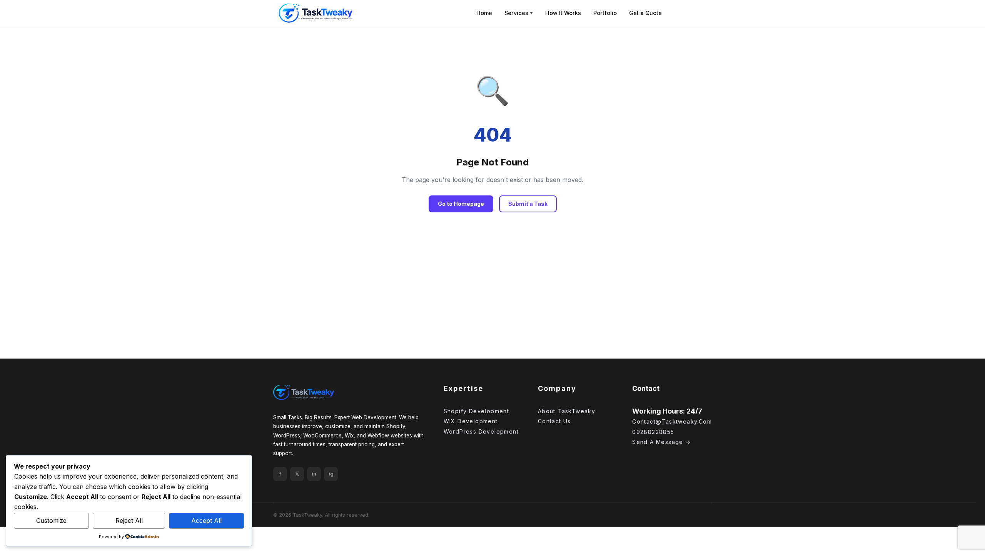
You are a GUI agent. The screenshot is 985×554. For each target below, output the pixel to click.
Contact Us (554, 421)
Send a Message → (661, 442)
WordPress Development (481, 431)
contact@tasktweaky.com (672, 421)
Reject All (129, 520)
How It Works (563, 13)
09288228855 (653, 432)
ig (331, 474)
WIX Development (471, 421)
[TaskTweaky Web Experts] (304, 392)
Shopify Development (476, 411)
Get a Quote (645, 13)
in (314, 474)
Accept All (206, 520)
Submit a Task (528, 203)
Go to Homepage (461, 203)
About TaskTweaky (566, 411)
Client (689, 13)
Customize (51, 520)
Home (484, 13)
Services (518, 13)
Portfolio (605, 13)
